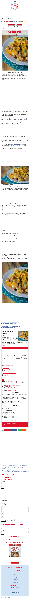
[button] (2, 345)
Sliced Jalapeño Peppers (10, 385)
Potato (23, 467)
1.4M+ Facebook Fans (15, 587)
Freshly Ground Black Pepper (13, 387)
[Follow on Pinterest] (5, 539)
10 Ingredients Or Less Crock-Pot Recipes (8, 465)
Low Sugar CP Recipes (14, 467)
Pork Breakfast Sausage (11, 382)
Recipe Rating (3, 503)
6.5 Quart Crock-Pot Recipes (6, 466)
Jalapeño (2, 467)
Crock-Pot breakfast (15, 144)
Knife (4, 370)
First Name (3, 481)
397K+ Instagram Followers (15, 589)
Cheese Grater (6, 375)
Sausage (4, 468)
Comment (2, 506)
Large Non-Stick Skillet (7, 366)
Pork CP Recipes (20, 467)
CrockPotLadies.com (7, 597)
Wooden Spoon (6, 368)
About (2, 599)
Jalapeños (8, 467)
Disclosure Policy (18, 599)
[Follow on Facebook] (2, 539)
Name (2, 513)
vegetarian (23, 119)
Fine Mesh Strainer (6, 369)
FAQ (4, 599)
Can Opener (5, 374)
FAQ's (16, 574)
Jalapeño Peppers (5, 467)
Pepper (17, 467)
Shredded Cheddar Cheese (12, 390)
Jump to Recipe (12, 24)
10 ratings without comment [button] (18, 498)
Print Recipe (19, 24)
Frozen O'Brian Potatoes (12, 381)
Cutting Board (6, 371)
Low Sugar (3, 306)
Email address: (4, 485)
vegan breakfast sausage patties (20, 214)
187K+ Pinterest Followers (15, 590)
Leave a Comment (7, 19)
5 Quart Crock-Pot (6, 365)
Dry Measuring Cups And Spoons (9, 373)
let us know (19, 424)
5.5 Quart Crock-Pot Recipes (20, 465)
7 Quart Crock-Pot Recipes (11, 466)
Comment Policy (16, 579)
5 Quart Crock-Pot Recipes (14, 465)
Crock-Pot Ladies (14, 6)
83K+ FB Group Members (15, 592)
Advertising (16, 582)
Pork (18, 467)
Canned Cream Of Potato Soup (13, 389)
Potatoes (25, 467)
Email (2, 516)
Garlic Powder (10, 386)
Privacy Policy (16, 577)
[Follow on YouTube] (9, 539)
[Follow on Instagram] (7, 539)
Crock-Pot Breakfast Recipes (17, 466)
